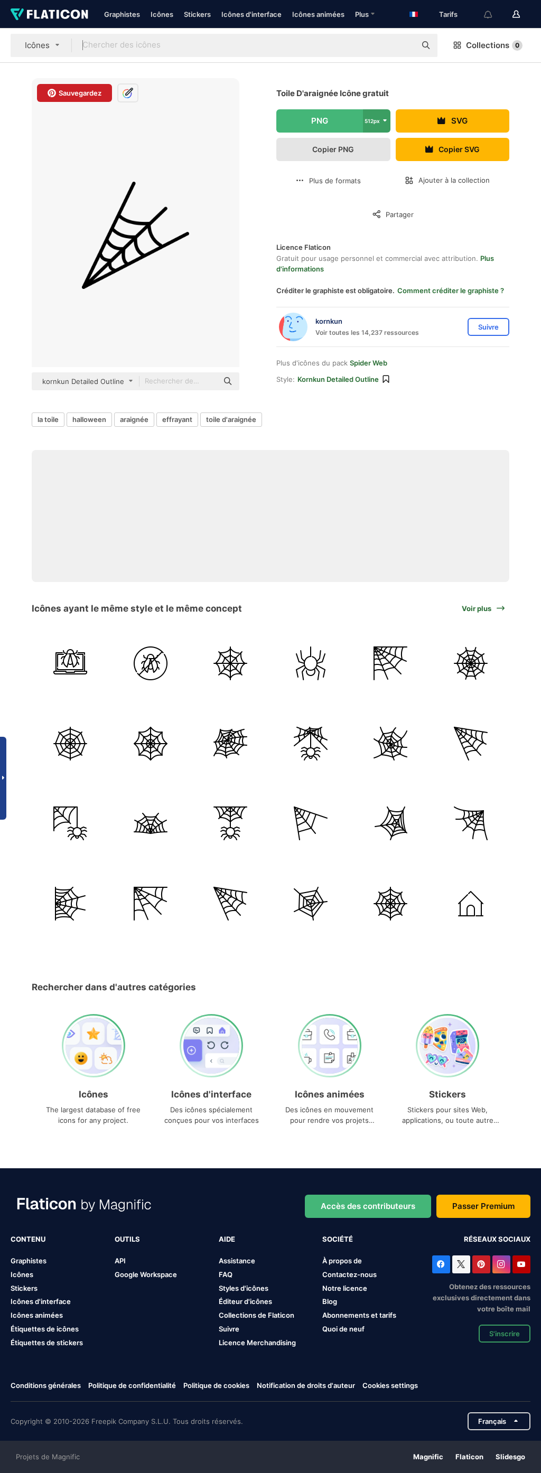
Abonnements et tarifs (359, 1315)
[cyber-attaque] (70, 663)
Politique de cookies (216, 1385)
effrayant (177, 419)
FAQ (225, 1274)
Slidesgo (510, 1456)
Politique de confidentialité (132, 1385)
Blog (329, 1301)
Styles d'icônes (243, 1288)
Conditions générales (46, 1385)
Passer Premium (483, 1206)
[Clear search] (402, 45)
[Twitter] (461, 1264)
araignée (134, 419)
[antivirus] (151, 663)
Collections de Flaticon (256, 1315)
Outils (127, 1239)
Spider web (368, 363)
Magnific (428, 1456)
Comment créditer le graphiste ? (450, 290)
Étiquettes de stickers (47, 1342)
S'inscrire (504, 1333)
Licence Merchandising (257, 1342)
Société (337, 1239)
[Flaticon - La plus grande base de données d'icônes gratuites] (49, 14)
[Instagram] (501, 1264)
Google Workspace (146, 1274)
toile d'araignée (231, 419)
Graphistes (122, 14)
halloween (89, 419)
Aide (227, 1239)
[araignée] (311, 663)
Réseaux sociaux (497, 1239)
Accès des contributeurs (368, 1206)
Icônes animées (318, 14)
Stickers (197, 14)
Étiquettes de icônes (45, 1329)
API (120, 1260)
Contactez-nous (349, 1274)
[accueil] (471, 903)
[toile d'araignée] (230, 663)
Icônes (162, 14)
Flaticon (469, 1456)
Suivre (229, 1329)
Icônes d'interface (251, 14)
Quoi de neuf (343, 1329)
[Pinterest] (481, 1264)
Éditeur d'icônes (245, 1301)
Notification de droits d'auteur (306, 1385)
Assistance (237, 1260)
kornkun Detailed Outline (338, 379)
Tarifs (448, 14)
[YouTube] (521, 1264)
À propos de (342, 1260)
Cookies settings (390, 1386)
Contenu (28, 1239)
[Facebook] (441, 1264)
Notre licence (344, 1288)
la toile (48, 419)
